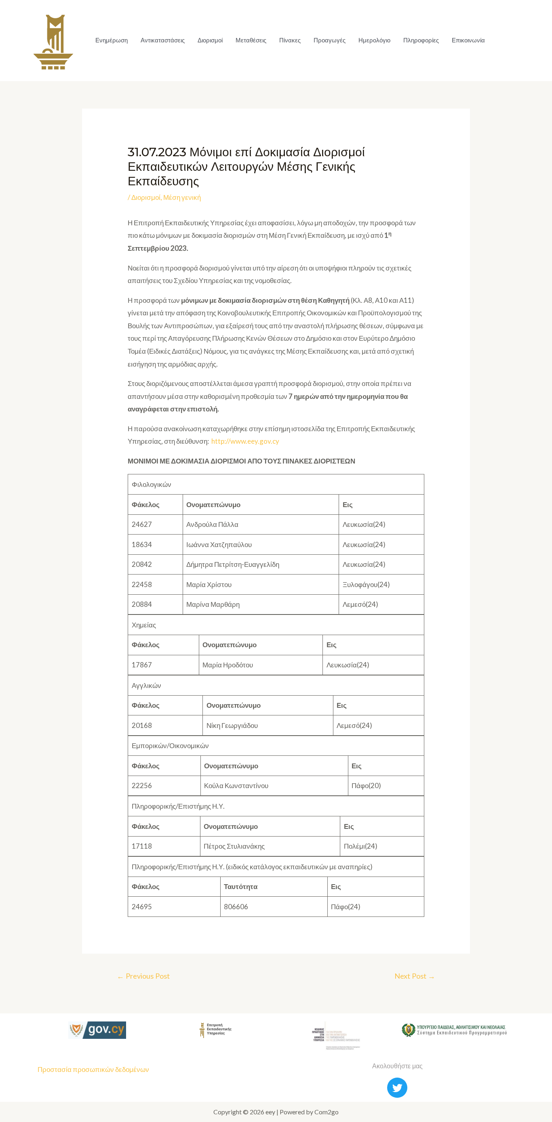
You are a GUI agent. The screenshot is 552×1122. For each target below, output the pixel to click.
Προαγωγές (330, 40)
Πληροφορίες (421, 40)
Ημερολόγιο (374, 40)
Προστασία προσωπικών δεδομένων (93, 1069)
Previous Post (143, 975)
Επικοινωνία (468, 40)
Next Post (414, 975)
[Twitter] (397, 1088)
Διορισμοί (210, 40)
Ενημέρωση (111, 40)
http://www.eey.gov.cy (245, 441)
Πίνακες (290, 40)
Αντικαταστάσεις (163, 40)
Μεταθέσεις (251, 40)
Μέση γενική (182, 197)
